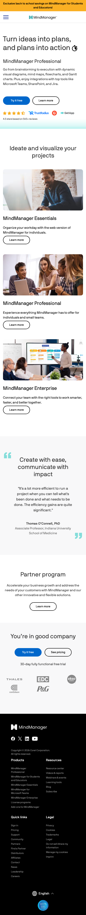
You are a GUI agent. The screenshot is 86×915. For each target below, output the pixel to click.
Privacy (50, 825)
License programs (21, 802)
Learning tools (54, 782)
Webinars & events (56, 777)
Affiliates (15, 858)
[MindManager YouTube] (35, 739)
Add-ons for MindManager (25, 807)
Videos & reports (55, 773)
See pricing (58, 652)
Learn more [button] (46, 100)
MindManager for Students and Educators (25, 778)
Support (15, 834)
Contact (15, 862)
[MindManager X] (20, 739)
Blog (48, 787)
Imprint (50, 857)
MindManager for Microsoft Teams (20, 791)
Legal (49, 839)
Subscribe (51, 791)
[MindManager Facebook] (13, 739)
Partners (15, 844)
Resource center (55, 768)
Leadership (17, 871)
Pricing (15, 830)
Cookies (50, 830)
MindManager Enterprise (24, 798)
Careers (15, 876)
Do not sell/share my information (57, 846)
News (14, 867)
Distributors (17, 853)
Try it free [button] (16, 100)
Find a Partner (18, 848)
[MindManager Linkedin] (27, 739)
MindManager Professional (18, 770)
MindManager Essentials (24, 785)
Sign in (14, 825)
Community (17, 839)
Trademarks (52, 834)
